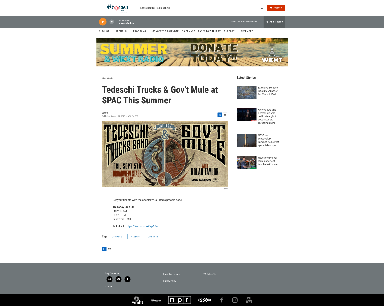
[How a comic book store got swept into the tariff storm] (246, 162)
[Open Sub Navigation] (111, 31)
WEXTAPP (135, 237)
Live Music (107, 78)
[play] (102, 22)
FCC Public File (209, 274)
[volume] (111, 21)
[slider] (116, 21)
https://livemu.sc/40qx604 (142, 226)
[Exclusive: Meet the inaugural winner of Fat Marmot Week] (246, 92)
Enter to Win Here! (209, 31)
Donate (277, 7)
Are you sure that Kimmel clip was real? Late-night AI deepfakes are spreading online (267, 116)
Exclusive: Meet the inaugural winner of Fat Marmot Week (268, 91)
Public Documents (171, 274)
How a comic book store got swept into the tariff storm (268, 161)
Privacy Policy (169, 281)
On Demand (188, 31)
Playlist (104, 31)
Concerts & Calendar (165, 31)
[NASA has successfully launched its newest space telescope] (246, 140)
